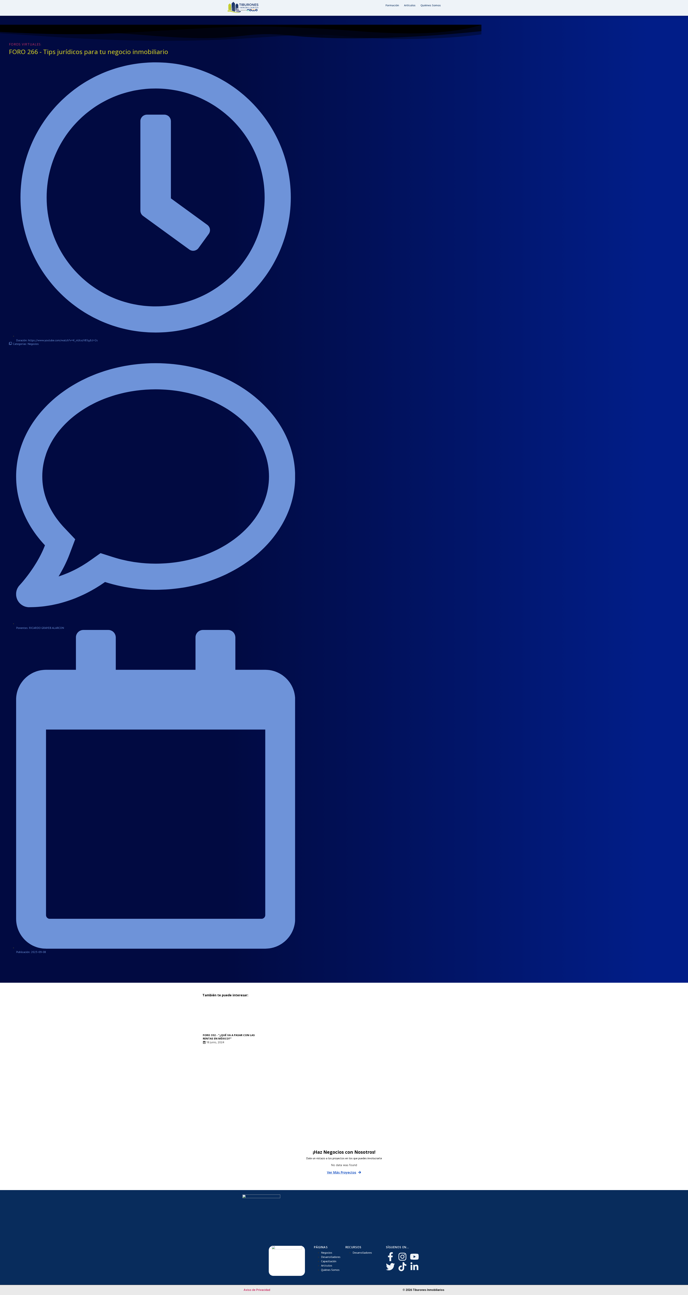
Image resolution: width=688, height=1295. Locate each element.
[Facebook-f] (390, 1256)
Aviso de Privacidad (257, 1290)
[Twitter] (390, 1266)
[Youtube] (414, 1256)
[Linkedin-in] (414, 1266)
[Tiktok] (402, 1266)
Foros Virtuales (25, 44)
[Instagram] (402, 1256)
